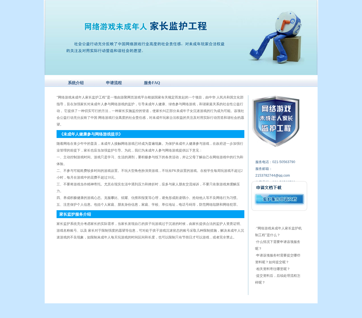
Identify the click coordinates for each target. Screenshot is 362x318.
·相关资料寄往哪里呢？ (272, 269)
